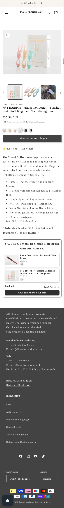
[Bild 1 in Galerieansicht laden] (15, 92)
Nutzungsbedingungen (18, 419)
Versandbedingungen (17, 434)
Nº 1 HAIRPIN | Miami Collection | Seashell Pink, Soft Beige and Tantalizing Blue (38, 272)
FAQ (8, 404)
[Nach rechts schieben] (60, 92)
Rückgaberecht (14, 427)
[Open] (7, 500)
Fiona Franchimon (26, 502)
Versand (16, 122)
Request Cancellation (19, 380)
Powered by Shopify (44, 502)
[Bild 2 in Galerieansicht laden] (31, 92)
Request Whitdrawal (18, 385)
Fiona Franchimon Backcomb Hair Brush (38, 256)
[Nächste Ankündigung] (58, 3)
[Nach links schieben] (3, 92)
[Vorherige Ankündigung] (6, 3)
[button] (7, 12)
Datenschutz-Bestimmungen (21, 442)
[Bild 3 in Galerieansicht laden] (48, 92)
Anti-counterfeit (14, 412)
